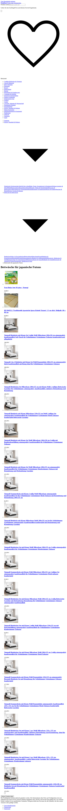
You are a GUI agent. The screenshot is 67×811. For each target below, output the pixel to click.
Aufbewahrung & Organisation (19, 189)
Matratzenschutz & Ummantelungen (16, 259)
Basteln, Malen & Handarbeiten (39, 188)
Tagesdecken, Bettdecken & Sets (23, 261)
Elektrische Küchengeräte (11, 186)
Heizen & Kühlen (51, 189)
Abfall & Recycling (23, 186)
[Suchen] (1, 11)
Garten (6, 102)
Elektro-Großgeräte (9, 97)
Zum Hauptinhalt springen (8, 1)
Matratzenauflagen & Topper (34, 259)
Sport (5, 117)
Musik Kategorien (9, 110)
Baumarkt (7, 86)
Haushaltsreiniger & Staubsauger (37, 189)
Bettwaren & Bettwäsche (11, 192)
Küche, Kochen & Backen (15, 191)
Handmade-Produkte (10, 105)
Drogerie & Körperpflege (11, 95)
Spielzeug (7, 116)
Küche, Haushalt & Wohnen (12, 108)
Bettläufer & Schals (47, 259)
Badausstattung (15, 188)
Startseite (6, 120)
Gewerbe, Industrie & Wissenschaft (14, 103)
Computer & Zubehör (10, 94)
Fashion (6, 100)
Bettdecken (7, 256)
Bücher (6, 91)
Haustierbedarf (8, 106)
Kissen (40, 256)
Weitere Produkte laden (7, 796)
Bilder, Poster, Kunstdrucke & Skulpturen (40, 186)
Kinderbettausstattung (25, 258)
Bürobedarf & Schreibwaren (12, 92)
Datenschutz (7, 807)
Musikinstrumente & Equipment (13, 111)
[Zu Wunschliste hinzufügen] (5, 293)
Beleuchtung (7, 89)
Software (6, 114)
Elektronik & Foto (9, 99)
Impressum (7, 809)
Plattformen (7, 113)
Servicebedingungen (9, 805)
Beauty (6, 88)
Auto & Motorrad (9, 83)
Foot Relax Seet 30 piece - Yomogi (16, 287)
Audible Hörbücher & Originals (13, 81)
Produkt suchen (5, 4)
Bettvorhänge (28, 256)
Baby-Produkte (8, 84)
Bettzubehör (15, 258)
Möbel (9, 188)
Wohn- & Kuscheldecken (17, 256)
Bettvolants (35, 256)
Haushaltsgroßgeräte (24, 188)
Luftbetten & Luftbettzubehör (39, 258)
